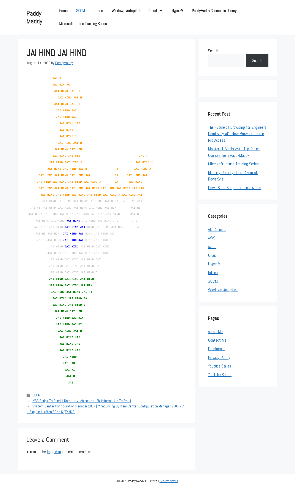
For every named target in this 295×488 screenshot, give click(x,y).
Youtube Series (219, 366)
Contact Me (217, 340)
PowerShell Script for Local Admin (234, 187)
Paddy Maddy (34, 17)
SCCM (80, 10)
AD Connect (217, 229)
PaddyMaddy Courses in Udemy (214, 10)
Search (213, 51)
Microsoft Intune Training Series (83, 23)
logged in (54, 452)
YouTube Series (220, 374)
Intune (98, 10)
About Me (215, 331)
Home (63, 10)
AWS (211, 238)
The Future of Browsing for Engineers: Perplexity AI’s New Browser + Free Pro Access (237, 133)
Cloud (153, 10)
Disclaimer (216, 349)
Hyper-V (177, 10)
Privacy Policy (219, 357)
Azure (212, 246)
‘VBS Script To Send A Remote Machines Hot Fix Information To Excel (81, 400)
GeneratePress (169, 481)
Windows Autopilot (126, 10)
